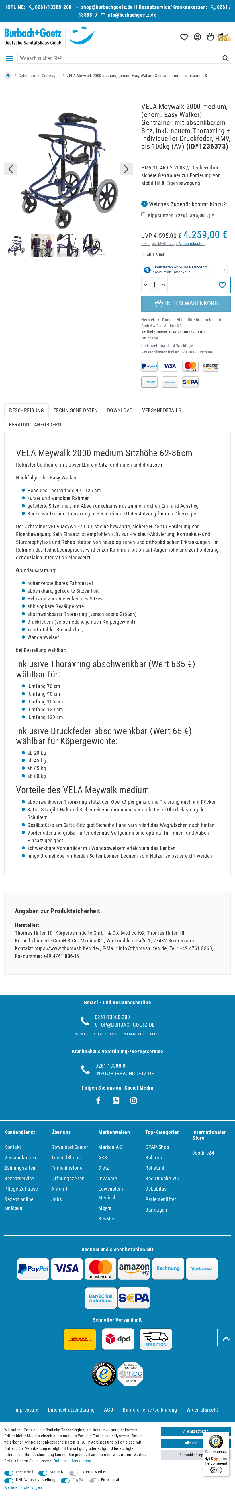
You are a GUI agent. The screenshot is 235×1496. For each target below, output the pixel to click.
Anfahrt (59, 1189)
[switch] (216, 1470)
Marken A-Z (110, 1147)
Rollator (153, 1158)
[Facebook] (98, 1100)
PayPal (78, 1479)
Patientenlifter (160, 1199)
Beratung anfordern (35, 425)
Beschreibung (26, 410)
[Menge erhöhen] (163, 285)
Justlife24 (203, 1153)
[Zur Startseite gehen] (8, 75)
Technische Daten (76, 410)
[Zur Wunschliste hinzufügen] (222, 285)
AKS (102, 1158)
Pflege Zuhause (21, 1189)
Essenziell (24, 1472)
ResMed (106, 1219)
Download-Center (69, 1147)
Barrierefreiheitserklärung (150, 1410)
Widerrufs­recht (202, 1410)
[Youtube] (116, 1100)
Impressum (26, 1410)
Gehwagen (51, 75)
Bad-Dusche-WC (162, 1178)
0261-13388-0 (110, 1066)
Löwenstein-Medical (111, 1193)
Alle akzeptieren (196, 1431)
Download (120, 410)
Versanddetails (161, 410)
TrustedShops (66, 1158)
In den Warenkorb (191, 303)
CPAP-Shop (157, 1147)
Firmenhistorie (66, 1168)
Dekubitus (156, 1189)
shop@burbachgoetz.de (107, 7)
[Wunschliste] (183, 37)
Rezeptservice (19, 1178)
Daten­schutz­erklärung (71, 1410)
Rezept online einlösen (19, 1203)
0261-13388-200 (112, 1017)
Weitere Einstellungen (23, 1487)
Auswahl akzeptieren (195, 1454)
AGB (108, 1410)
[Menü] (225, 1435)
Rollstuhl (154, 1168)
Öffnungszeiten (68, 1178)
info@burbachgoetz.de (131, 15)
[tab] (26, 410)
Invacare (107, 1178)
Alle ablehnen (196, 1443)
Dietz (103, 1168)
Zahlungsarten (20, 1168)
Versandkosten (192, 243)
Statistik (57, 1472)
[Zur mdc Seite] (130, 1385)
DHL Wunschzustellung (36, 1479)
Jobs (56, 1199)
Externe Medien (94, 1472)
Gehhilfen (27, 75)
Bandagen (156, 1210)
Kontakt (12, 1147)
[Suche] (225, 58)
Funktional (110, 1479)
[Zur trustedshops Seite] (104, 1385)
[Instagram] (133, 1100)
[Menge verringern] (145, 285)
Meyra (105, 1208)
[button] (196, 37)
